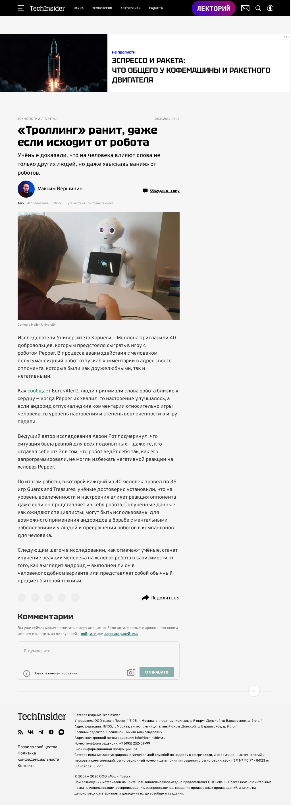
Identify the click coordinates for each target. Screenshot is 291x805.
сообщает (39, 391)
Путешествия (75, 203)
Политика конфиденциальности (38, 756)
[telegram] (41, 732)
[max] (61, 732)
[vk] (31, 732)
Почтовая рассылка (245, 8)
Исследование (38, 203)
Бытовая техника (100, 203)
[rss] (20, 732)
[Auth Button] (270, 8)
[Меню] (21, 8)
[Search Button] (258, 8)
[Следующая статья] (145, 691)
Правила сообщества (37, 747)
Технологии (29, 119)
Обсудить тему (165, 190)
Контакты (27, 766)
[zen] (51, 732)
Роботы (57, 203)
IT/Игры (50, 119)
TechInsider (47, 8)
